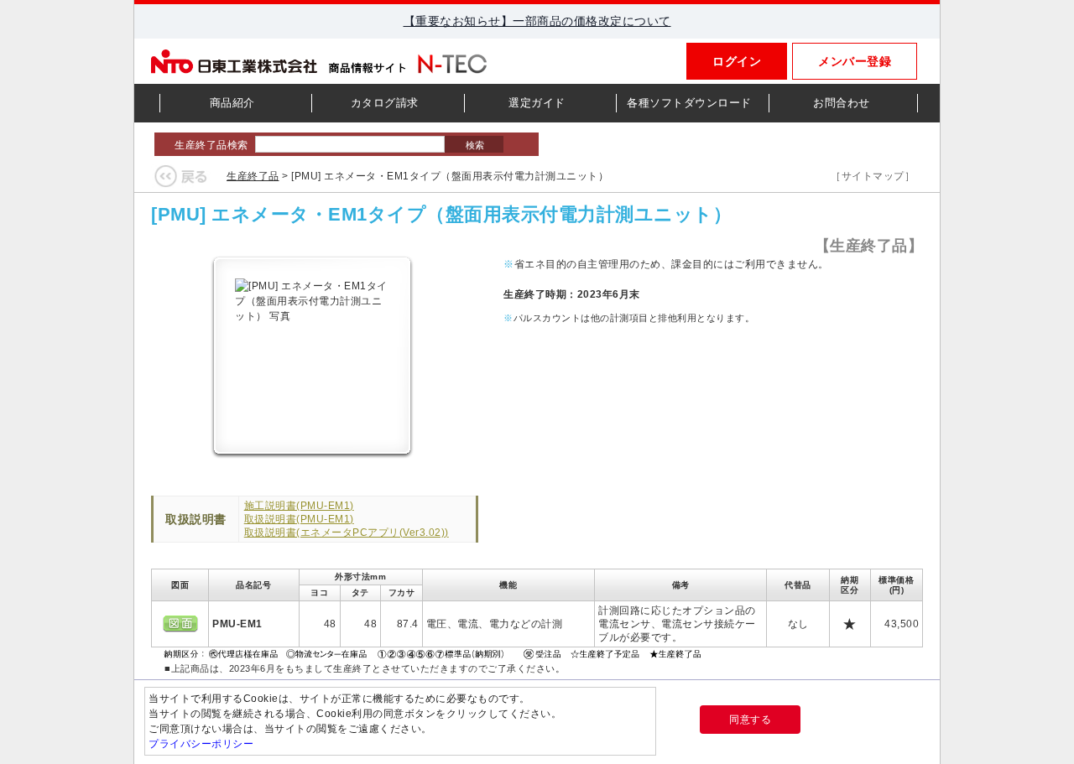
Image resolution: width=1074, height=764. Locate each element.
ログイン (736, 61)
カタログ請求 (385, 102)
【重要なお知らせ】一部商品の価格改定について (537, 21)
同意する (750, 719)
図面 (180, 624)
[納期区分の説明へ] (434, 652)
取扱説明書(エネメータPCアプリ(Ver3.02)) (346, 532)
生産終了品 (253, 176)
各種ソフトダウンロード (689, 102)
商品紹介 (232, 102)
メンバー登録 (854, 61)
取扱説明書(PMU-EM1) (299, 519)
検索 (473, 145)
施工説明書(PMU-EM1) (299, 506)
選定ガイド (537, 102)
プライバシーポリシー (201, 744)
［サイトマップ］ (873, 176)
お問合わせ (841, 102)
